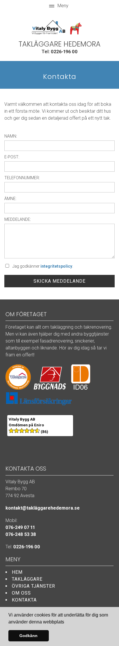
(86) (44, 432)
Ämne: (10, 198)
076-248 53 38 (20, 534)
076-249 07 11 (20, 527)
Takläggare (27, 579)
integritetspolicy (56, 266)
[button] (66, 622)
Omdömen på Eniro (26, 425)
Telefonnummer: (22, 177)
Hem (17, 572)
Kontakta (24, 600)
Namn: (10, 136)
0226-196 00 (64, 51)
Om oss (21, 593)
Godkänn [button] (28, 635)
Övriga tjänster (33, 586)
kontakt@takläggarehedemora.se (42, 508)
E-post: (11, 157)
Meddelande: (17, 219)
